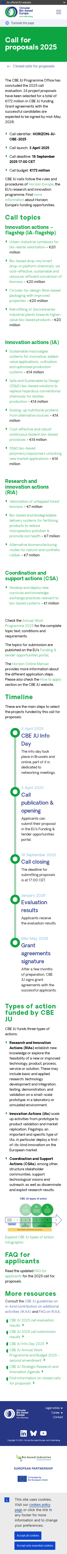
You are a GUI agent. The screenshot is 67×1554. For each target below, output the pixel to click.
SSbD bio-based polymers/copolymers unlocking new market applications (35, 454)
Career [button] (55, 1413)
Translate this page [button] (22, 22)
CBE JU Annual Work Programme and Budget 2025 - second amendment (34, 1355)
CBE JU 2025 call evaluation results (31, 1323)
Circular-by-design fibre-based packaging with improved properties (34, 296)
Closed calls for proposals (34, 66)
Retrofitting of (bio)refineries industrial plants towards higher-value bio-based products (35, 315)
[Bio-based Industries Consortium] (33, 1458)
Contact (58, 1417)
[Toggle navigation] (58, 12)
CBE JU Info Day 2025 (26, 1344)
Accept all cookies (28, 1535)
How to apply (50, 680)
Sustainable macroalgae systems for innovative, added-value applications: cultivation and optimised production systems (34, 362)
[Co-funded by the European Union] (33, 1478)
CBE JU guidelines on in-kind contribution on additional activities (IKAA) (32, 1307)
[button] (7, 23)
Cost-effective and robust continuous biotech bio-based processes (33, 435)
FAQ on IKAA (49, 1312)
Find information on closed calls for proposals (35, 1381)
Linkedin (23, 1433)
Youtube (43, 1433)
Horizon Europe (41, 184)
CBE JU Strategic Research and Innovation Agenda (33, 1369)
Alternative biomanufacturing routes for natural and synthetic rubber (34, 550)
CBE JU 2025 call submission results (32, 1334)
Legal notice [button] (53, 1408)
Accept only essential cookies (35, 1545)
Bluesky (33, 1433)
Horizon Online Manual (30, 664)
